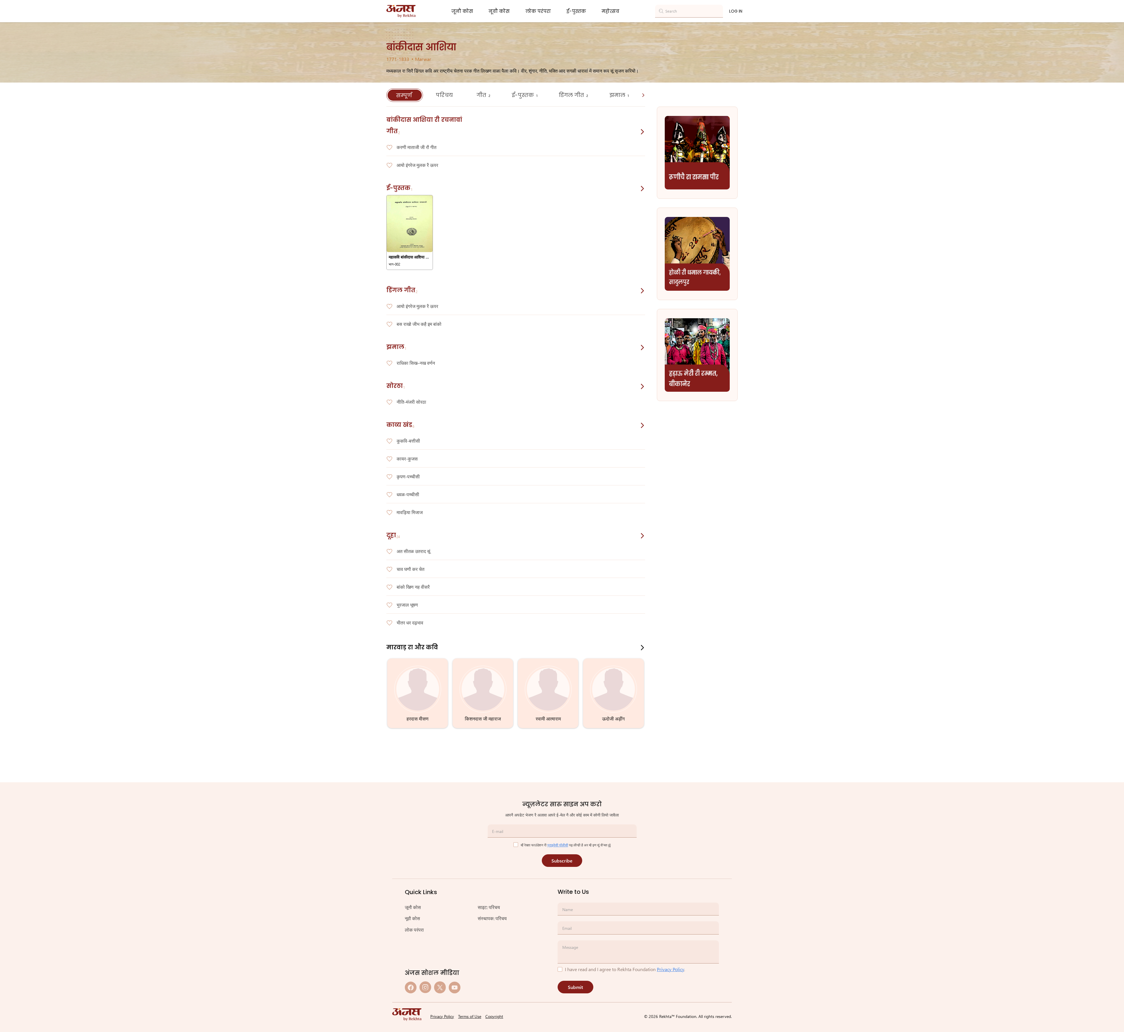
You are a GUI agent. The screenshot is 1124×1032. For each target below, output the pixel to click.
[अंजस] (401, 11)
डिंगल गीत (573, 95)
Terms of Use (469, 1016)
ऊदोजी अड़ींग (613, 719)
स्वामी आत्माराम (548, 719)
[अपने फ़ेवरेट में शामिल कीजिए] (389, 147)
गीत (483, 95)
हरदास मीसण (418, 719)
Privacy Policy (670, 969)
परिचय (445, 95)
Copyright (494, 1016)
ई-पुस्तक (576, 11)
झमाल (619, 95)
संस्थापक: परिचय (492, 918)
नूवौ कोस (499, 11)
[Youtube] (454, 987)
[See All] (642, 131)
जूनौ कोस (462, 11)
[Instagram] (425, 987)
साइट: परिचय (489, 907)
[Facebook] (411, 987)
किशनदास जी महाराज (483, 719)
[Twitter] (440, 987)
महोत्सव (610, 11)
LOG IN (735, 11)
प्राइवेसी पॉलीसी (557, 845)
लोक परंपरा (538, 11)
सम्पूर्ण (404, 95)
